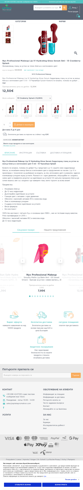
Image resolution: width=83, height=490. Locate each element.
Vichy (64, 459)
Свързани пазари (25, 230)
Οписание (10, 153)
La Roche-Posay (53, 459)
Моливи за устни (9, 146)
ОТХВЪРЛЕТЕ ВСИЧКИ (23, 485)
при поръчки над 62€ (62, 1)
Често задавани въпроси (53, 403)
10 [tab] (53, 296)
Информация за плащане (54, 394)
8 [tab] (48, 296)
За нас (46, 419)
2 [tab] (32, 296)
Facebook (3, 408)
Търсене (75, 375)
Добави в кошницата (25, 125)
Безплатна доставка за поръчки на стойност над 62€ (28, 134)
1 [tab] (30, 296)
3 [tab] (35, 296)
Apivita (26, 459)
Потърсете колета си (51, 400)
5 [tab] (40, 296)
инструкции (25, 153)
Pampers (71, 459)
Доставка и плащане (61, 153)
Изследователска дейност (54, 425)
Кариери (46, 422)
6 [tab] (43, 296)
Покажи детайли (71, 479)
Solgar (33, 459)
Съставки (41, 153)
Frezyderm (10, 459)
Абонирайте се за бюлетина (55, 409)
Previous (3, 110)
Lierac (18, 459)
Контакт (46, 406)
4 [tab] (38, 296)
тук (45, 476)
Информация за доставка (54, 397)
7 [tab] (45, 296)
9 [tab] (51, 296)
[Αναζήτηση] (64, 7)
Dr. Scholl (41, 459)
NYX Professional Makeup (41, 74)
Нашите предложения (55, 230)
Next (80, 110)
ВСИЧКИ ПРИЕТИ (61, 485)
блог (45, 428)
